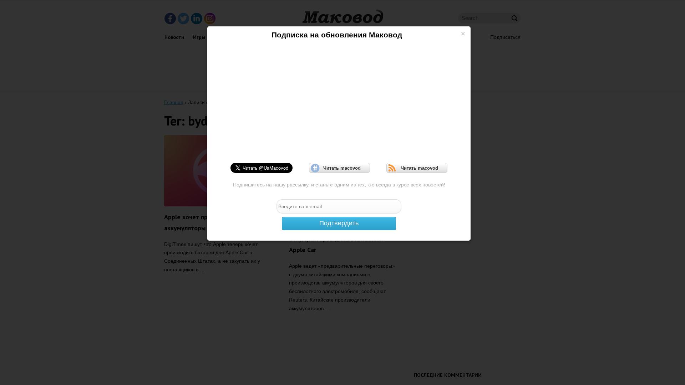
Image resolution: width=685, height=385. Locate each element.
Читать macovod (340, 168)
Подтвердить (339, 223)
